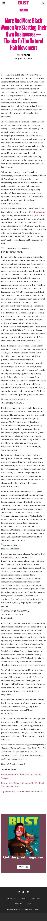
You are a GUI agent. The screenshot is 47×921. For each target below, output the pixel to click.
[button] (3, 3)
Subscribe (36, 899)
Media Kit (18, 904)
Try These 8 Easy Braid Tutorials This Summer (21, 791)
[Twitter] (23, 892)
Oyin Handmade (36, 212)
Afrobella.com (7, 557)
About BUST (12, 899)
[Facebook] (18, 892)
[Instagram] (28, 892)
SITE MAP (37, 909)
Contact (24, 899)
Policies (29, 904)
